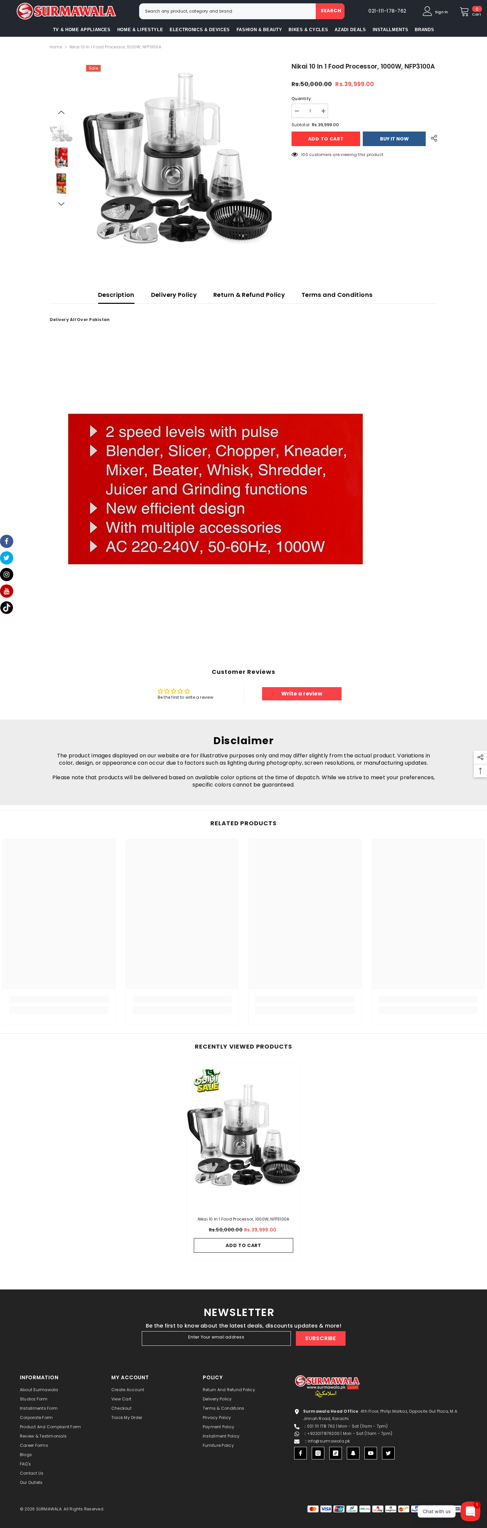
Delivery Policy (174, 295)
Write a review (301, 693)
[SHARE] (431, 138)
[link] (59, 999)
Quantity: (302, 98)
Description (116, 295)
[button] (61, 112)
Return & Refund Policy (249, 295)
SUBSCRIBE (320, 1338)
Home (56, 47)
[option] (177, 159)
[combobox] (227, 11)
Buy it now (394, 139)
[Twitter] (388, 1453)
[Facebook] (300, 1453)
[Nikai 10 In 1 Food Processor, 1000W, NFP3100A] (243, 1136)
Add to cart (327, 139)
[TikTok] (335, 1453)
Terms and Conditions (336, 295)
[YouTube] (370, 1453)
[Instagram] (318, 1453)
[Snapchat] (353, 1453)
